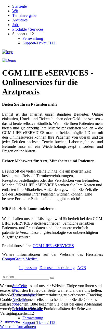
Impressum (28, 267)
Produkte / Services (27, 29)
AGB (81, 267)
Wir (15, 11)
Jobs (15, 24)
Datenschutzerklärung (57, 267)
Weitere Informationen (18, 326)
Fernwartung (32, 38)
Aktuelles (20, 20)
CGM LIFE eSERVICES (53, 245)
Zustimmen (9, 322)
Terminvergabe (24, 15)
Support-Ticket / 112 (38, 43)
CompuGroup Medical (20, 259)
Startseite (19, 6)
